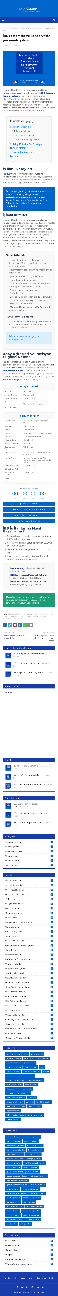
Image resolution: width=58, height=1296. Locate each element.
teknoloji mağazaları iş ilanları (29, 1019)
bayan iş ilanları (29, 1245)
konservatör (8, 618)
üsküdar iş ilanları (33, 1219)
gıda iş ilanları (29, 936)
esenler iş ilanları (13, 1167)
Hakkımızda (20, 1278)
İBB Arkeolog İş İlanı (21, 568)
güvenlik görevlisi (14, 1058)
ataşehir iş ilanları (14, 1141)
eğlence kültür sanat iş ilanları (20, 614)
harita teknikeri (35, 1106)
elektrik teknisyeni (14, 1067)
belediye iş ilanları (29, 851)
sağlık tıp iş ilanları (29, 904)
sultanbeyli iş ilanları (15, 1206)
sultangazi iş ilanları (35, 1206)
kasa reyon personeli (32, 1071)
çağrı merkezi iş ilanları (29, 996)
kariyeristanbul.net (16, 197)
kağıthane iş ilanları (30, 1189)
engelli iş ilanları (29, 1250)
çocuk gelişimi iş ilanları (29, 1015)
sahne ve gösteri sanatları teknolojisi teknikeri (25, 1115)
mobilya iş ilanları (29, 1010)
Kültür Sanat (29, 429)
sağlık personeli (43, 1058)
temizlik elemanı (13, 1054)
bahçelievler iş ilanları (15, 1145)
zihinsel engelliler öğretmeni (18, 1093)
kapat (29, 121)
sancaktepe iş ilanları (31, 1198)
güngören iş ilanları (39, 1176)
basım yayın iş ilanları (29, 1024)
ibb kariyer (38, 614)
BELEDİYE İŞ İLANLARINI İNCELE (30, 515)
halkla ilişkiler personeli (16, 1106)
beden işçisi (28, 1058)
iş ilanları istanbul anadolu (13, 616)
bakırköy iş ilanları (34, 1145)
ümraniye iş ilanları (14, 1219)
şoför (26, 1054)
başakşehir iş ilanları (15, 1154)
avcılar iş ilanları (30, 1141)
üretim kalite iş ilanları (29, 973)
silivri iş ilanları (29, 1202)
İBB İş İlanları (29, 426)
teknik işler (29, 899)
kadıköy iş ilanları (38, 1185)
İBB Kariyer (9, 174)
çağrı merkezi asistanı (15, 1080)
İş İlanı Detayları (22, 126)
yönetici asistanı (13, 1119)
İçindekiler (21, 121)
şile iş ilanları (12, 1224)
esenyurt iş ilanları (30, 1167)
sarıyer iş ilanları (13, 1202)
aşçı (42, 1067)
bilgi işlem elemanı (35, 1080)
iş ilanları (48, 614)
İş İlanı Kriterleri (23, 131)
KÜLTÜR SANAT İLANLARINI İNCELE (30, 509)
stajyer (29, 1254)
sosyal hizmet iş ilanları (29, 968)
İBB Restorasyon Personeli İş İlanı (28, 575)
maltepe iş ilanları (37, 1193)
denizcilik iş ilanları (29, 931)
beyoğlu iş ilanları (34, 1159)
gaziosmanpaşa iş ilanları (17, 1176)
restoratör (18, 618)
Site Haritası (41, 1278)
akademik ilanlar (29, 842)
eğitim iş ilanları (29, 908)
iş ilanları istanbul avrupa (36, 616)
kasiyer (46, 1071)
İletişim (31, 1278)
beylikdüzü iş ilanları (15, 1159)
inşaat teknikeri (13, 1111)
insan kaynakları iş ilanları (29, 978)
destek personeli (13, 1089)
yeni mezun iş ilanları (29, 1259)
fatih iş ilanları (32, 1172)
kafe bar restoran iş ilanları (29, 987)
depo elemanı (30, 1084)
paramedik (27, 1089)
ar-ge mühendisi (28, 1063)
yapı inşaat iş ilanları (29, 890)
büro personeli (37, 1054)
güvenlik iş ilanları (29, 964)
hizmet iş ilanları (29, 880)
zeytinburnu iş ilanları (31, 1211)
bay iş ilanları (29, 1241)
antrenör (32, 1097)
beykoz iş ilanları (33, 1154)
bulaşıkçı (29, 1102)
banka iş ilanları (29, 846)
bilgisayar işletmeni (14, 1102)
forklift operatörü (44, 1102)
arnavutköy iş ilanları (31, 1137)
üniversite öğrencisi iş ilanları (29, 1264)
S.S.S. (51, 1278)
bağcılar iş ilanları (35, 1150)
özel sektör (29, 865)
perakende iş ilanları (29, 941)
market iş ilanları (29, 955)
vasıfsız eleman (31, 1067)
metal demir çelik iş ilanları (29, 1005)
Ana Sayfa (8, 1278)
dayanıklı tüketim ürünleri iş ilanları (29, 1029)
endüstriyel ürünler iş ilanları (29, 959)
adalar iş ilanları (13, 1137)
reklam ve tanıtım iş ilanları (29, 1038)
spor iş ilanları (29, 917)
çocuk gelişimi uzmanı (16, 1097)
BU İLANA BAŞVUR (30, 504)
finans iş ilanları (29, 927)
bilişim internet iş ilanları (29, 894)
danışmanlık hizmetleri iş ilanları (29, 945)
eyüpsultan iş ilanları (15, 1172)
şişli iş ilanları (25, 1224)
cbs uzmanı (11, 1076)
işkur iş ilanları (29, 856)
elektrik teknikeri (13, 1071)
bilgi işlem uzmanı (14, 1084)
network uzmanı (27, 1076)
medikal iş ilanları (29, 1033)
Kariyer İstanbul (37, 1292)
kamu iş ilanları (29, 860)
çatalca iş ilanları (13, 1215)
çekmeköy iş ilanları (31, 1215)
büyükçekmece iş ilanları (34, 1163)
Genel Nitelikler (27, 135)
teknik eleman (12, 1063)
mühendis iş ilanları (29, 885)
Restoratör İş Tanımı (29, 139)
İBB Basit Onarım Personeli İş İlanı (28, 581)
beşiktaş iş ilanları (14, 1163)
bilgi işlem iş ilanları (29, 913)
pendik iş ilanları (13, 1198)
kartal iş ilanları (13, 1189)
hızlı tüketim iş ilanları (29, 1001)
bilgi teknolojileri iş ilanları (29, 982)
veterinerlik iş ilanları (29, 992)
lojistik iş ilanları (29, 950)
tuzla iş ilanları (12, 1211)
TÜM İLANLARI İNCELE (30, 521)
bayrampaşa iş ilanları (16, 1150)
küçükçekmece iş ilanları (16, 1193)
